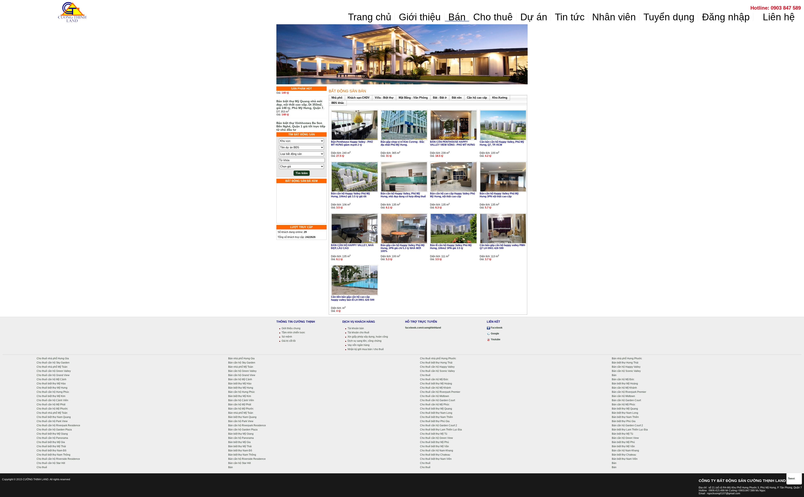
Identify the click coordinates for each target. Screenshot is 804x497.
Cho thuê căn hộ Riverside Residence (58, 458)
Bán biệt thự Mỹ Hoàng (625, 383)
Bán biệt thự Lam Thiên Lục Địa (630, 429)
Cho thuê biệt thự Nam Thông (53, 454)
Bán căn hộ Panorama (241, 438)
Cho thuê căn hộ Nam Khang (436, 450)
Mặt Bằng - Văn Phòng (413, 97)
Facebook (496, 327)
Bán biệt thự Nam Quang (242, 417)
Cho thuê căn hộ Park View (52, 421)
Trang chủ (369, 17)
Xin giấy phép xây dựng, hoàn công (368, 336)
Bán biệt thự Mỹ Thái (240, 446)
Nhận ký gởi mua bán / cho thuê (366, 349)
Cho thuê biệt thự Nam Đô (51, 450)
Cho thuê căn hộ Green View (436, 438)
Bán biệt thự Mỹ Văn (623, 446)
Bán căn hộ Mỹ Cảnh (240, 379)
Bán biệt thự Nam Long (625, 412)
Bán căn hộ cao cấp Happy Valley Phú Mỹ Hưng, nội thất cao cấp (452, 195)
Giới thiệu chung (291, 328)
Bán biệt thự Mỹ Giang (241, 433)
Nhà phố (336, 97)
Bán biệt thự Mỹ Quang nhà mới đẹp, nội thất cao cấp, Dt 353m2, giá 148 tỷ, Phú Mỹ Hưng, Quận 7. (300, 96)
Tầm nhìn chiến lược (293, 332)
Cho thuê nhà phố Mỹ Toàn (52, 366)
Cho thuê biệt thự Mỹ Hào (51, 383)
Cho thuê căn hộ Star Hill (51, 463)
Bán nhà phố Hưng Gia (241, 358)
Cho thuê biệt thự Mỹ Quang (436, 408)
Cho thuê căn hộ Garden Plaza (54, 429)
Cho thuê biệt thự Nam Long (436, 412)
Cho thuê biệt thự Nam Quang (54, 417)
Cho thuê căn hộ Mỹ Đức (434, 379)
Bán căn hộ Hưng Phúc (241, 391)
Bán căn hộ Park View (240, 421)
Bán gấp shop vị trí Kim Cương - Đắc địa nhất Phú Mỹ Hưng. (402, 143)
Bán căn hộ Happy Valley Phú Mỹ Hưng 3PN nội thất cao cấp (499, 195)
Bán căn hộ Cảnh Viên (241, 400)
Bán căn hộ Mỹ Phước (241, 408)
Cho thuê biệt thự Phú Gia (435, 421)
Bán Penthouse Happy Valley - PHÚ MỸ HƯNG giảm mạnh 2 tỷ (352, 143)
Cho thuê (493, 17)
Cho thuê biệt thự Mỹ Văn (434, 446)
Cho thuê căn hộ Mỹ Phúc (434, 404)
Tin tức (570, 17)
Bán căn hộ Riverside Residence (247, 458)
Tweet (791, 478)
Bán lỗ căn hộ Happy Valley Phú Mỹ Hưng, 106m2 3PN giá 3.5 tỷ (451, 247)
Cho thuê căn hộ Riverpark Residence (58, 425)
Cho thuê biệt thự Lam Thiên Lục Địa (441, 429)
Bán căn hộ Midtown (623, 396)
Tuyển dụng (668, 17)
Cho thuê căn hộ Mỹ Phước (52, 408)
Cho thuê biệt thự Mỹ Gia (51, 442)
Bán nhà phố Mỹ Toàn (240, 366)
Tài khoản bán (356, 328)
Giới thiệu (420, 17)
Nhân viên (614, 17)
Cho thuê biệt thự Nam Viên (436, 458)
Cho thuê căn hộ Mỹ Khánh (435, 387)
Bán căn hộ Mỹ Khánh (624, 387)
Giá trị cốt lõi (289, 340)
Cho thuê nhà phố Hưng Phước (438, 358)
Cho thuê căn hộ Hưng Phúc (53, 391)
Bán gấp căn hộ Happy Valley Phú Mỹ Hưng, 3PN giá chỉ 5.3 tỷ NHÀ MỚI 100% (403, 248)
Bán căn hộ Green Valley (242, 371)
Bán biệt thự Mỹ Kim (239, 396)
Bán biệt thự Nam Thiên (625, 417)
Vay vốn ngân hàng (359, 345)
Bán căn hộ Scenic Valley (626, 371)
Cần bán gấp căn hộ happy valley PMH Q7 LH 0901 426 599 (502, 247)
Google (494, 333)
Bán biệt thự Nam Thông (242, 454)
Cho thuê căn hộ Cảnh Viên (52, 400)
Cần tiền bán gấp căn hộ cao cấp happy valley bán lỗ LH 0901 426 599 (352, 298)
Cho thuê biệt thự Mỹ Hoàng (436, 383)
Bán (457, 17)
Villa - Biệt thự (384, 97)
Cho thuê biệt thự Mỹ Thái (51, 446)
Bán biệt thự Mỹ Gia (239, 442)
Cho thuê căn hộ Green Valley (54, 371)
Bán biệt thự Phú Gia (623, 421)
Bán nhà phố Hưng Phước (627, 358)
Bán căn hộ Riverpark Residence (247, 425)
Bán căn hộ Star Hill (239, 463)
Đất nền (457, 97)
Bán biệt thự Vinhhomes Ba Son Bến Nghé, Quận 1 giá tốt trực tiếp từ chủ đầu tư (300, 118)
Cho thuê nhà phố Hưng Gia (53, 358)
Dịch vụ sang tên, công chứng (364, 340)
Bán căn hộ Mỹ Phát (239, 404)
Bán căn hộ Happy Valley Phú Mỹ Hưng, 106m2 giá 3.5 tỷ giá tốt (350, 195)
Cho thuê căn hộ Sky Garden (53, 362)
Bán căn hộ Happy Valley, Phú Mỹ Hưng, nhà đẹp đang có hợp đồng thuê (403, 195)
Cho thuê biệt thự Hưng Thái (436, 362)
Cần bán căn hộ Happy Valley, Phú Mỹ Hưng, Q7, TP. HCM (502, 143)
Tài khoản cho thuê (358, 332)
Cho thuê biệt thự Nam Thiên (436, 417)
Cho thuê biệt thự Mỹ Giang (52, 433)
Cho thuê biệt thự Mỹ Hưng (52, 387)
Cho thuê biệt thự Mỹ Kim (51, 396)
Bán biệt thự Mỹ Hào (239, 383)
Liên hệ (777, 17)
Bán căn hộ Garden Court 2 (627, 425)
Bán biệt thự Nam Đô (240, 450)
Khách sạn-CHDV (359, 97)
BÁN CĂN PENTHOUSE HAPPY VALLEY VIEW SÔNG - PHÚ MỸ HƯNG (452, 143)
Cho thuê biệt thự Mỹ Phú (434, 442)
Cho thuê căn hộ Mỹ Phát (51, 404)
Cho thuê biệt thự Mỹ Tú (433, 433)
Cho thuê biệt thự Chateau (435, 454)
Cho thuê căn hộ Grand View (53, 375)
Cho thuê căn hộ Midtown (434, 396)
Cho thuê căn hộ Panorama (52, 438)
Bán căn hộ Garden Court (626, 400)
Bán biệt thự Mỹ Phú (623, 442)
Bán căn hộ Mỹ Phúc (623, 404)
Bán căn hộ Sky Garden (241, 362)
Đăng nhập (726, 17)
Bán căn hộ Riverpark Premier (629, 391)
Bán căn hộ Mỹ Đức (623, 379)
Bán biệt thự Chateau (624, 454)
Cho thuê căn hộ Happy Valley (437, 366)
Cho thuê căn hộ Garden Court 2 (438, 425)
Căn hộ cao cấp (477, 97)
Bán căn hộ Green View (625, 438)
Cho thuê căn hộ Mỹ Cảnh (51, 379)
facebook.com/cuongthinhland (423, 327)
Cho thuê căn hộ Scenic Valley (437, 371)
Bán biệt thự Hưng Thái (625, 362)
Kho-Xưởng (499, 97)
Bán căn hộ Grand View (241, 375)
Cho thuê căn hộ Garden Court (437, 400)
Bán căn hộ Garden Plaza (243, 429)
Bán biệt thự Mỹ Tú (622, 433)
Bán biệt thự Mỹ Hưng (240, 387)
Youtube (495, 339)
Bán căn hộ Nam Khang (625, 450)
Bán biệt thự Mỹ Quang (625, 408)
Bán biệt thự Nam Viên (625, 458)
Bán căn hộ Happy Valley (626, 366)
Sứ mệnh (287, 336)
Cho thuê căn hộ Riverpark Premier (440, 391)
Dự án (533, 17)
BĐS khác (337, 102)
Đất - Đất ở (440, 97)
